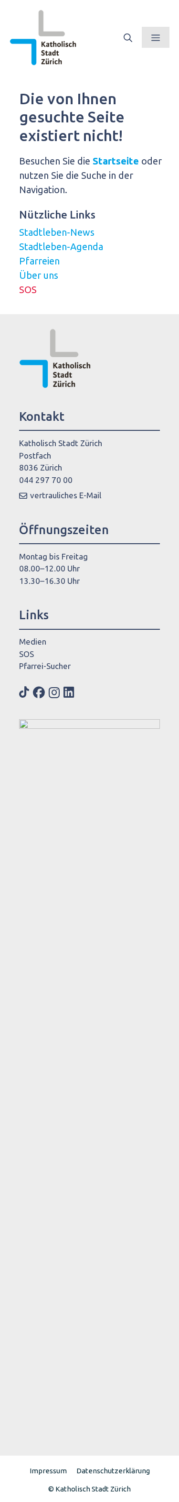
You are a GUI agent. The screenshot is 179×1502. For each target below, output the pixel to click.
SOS (28, 289)
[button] (128, 37)
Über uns (38, 275)
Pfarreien (39, 260)
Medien (32, 641)
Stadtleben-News (57, 232)
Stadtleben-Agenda (61, 246)
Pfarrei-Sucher (45, 665)
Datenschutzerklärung (113, 1471)
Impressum (48, 1471)
